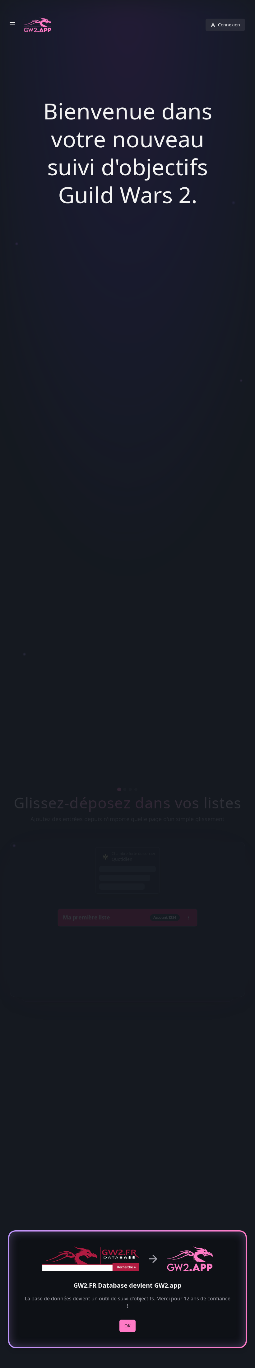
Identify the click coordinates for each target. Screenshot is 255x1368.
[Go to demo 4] (135, 789)
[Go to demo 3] (130, 789)
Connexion (229, 25)
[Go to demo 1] (119, 790)
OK (127, 1326)
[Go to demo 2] (124, 789)
